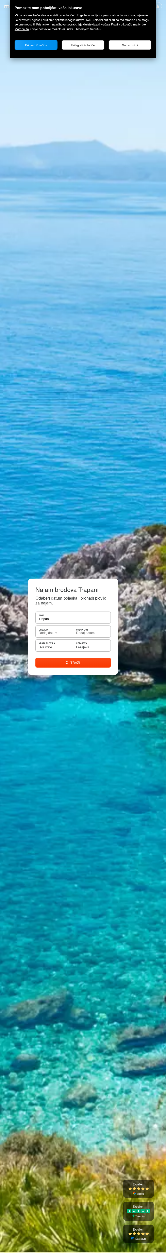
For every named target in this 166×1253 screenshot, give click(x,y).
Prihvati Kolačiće (36, 45)
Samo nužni (130, 45)
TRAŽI (75, 662)
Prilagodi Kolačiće (83, 45)
